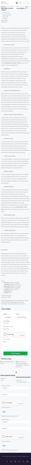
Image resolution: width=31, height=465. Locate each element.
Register (3, 416)
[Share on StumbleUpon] (26, 6)
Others (9, 297)
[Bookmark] (1, 373)
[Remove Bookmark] (15, 7)
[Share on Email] (26, 7)
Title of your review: (8, 326)
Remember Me (6, 407)
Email (17, 314)
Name (5, 314)
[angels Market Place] (5, 3)
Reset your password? (12, 416)
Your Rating (6, 321)
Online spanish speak (7, 375)
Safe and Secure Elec (23, 377)
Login (4, 412)
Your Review (6, 339)
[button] (26, 9)
